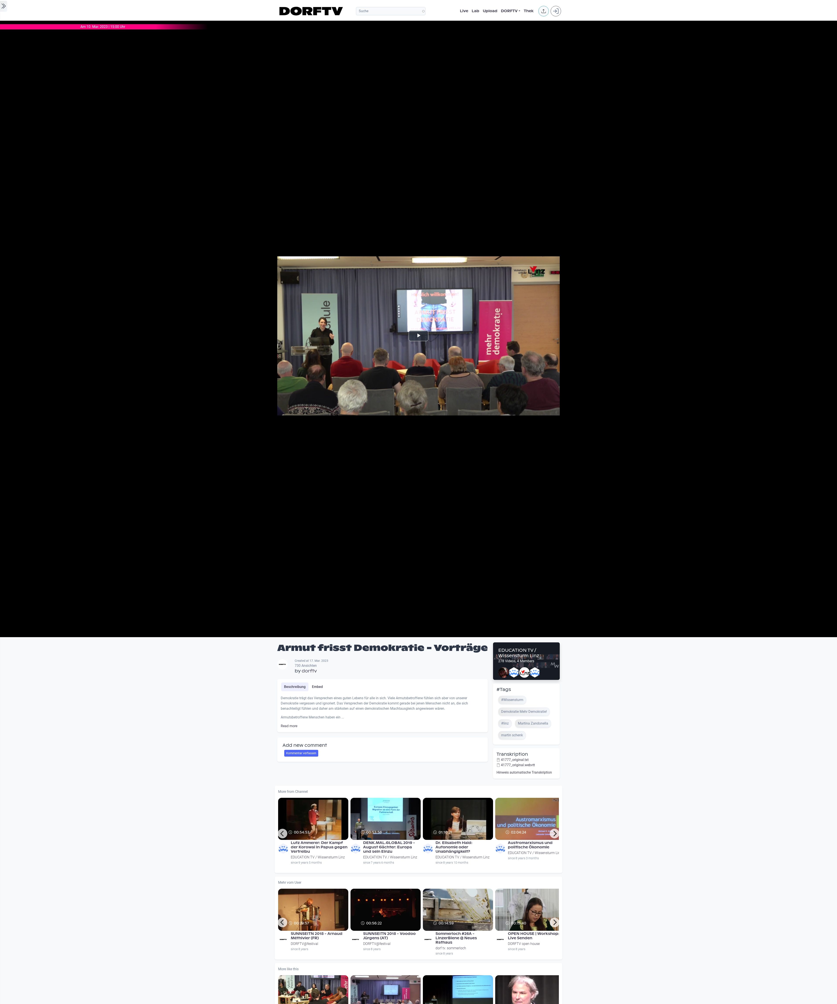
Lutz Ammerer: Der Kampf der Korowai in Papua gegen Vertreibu (319, 847)
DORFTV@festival (304, 944)
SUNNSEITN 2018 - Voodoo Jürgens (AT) (389, 935)
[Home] (311, 11)
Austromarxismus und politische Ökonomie (530, 845)
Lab (475, 11)
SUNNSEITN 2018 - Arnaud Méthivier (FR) (316, 935)
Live (464, 11)
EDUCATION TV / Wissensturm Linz (518, 653)
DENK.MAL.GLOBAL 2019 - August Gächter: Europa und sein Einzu (389, 847)
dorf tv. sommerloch (451, 948)
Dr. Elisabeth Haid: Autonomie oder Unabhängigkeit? (454, 847)
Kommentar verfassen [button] (301, 753)
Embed (317, 687)
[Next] (554, 833)
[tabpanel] (382, 712)
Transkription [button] (512, 754)
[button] (543, 11)
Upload (490, 11)
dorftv (309, 671)
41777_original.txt (515, 760)
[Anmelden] (556, 11)
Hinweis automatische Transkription (524, 772)
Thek (529, 11)
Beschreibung (295, 687)
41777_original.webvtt (518, 765)
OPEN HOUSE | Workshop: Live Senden (533, 935)
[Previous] (282, 833)
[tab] (294, 686)
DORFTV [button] (509, 11)
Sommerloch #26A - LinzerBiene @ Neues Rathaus (456, 938)
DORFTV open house (524, 944)
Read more (289, 726)
